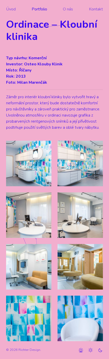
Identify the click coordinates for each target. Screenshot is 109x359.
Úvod (11, 9)
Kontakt (96, 9)
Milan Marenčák (32, 82)
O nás (68, 9)
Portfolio (39, 9)
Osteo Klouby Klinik (43, 64)
